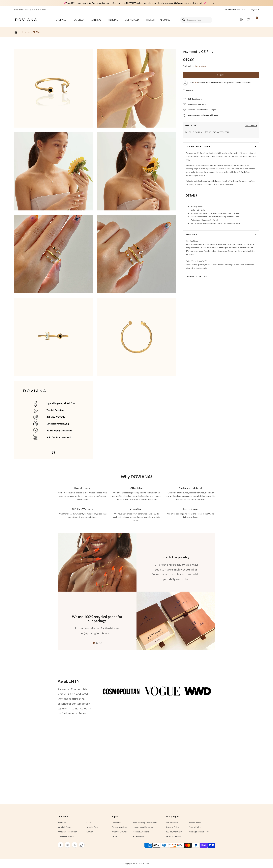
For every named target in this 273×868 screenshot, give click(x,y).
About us (62, 822)
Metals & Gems (64, 827)
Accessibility (138, 836)
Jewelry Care (92, 827)
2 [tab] (97, 643)
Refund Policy (195, 822)
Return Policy (172, 822)
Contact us (117, 822)
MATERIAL (96, 19)
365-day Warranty (174, 831)
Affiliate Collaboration (67, 831)
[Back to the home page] (16, 32)
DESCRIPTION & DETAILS (198, 146)
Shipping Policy (172, 827)
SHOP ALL (61, 19)
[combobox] (196, 20)
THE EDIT (150, 19)
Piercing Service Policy (198, 831)
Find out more (251, 125)
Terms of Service (173, 836)
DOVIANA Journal (66, 836)
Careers (90, 831)
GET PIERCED (132, 19)
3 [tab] (101, 643)
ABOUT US (165, 19)
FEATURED (78, 19)
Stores (89, 822)
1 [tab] (94, 643)
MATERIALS (191, 234)
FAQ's (114, 836)
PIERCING (113, 19)
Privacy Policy (195, 827)
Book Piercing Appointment (145, 822)
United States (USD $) (234, 9)
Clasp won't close (119, 827)
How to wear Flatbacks (143, 827)
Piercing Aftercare (141, 831)
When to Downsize (120, 831)
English (254, 9)
